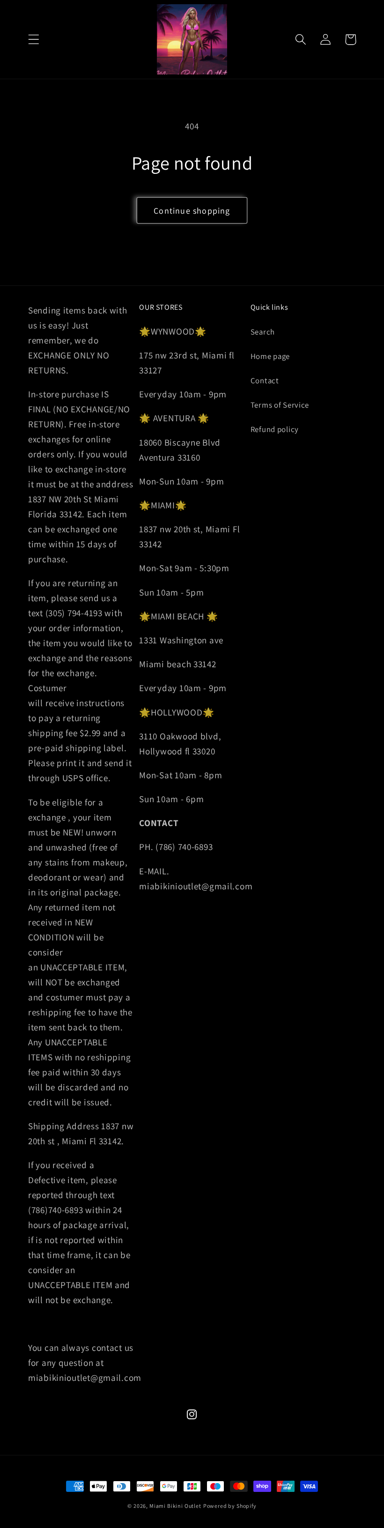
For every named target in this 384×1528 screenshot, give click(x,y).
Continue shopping (192, 210)
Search (263, 332)
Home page (270, 356)
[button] (34, 39)
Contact (265, 380)
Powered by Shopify (230, 1505)
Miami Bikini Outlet (175, 1505)
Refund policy (275, 429)
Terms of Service (280, 405)
